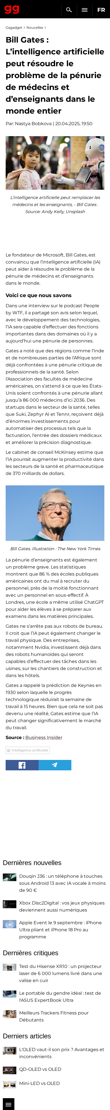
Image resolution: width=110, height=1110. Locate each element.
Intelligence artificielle (30, 750)
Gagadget (12, 8)
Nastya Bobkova (33, 123)
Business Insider (43, 737)
